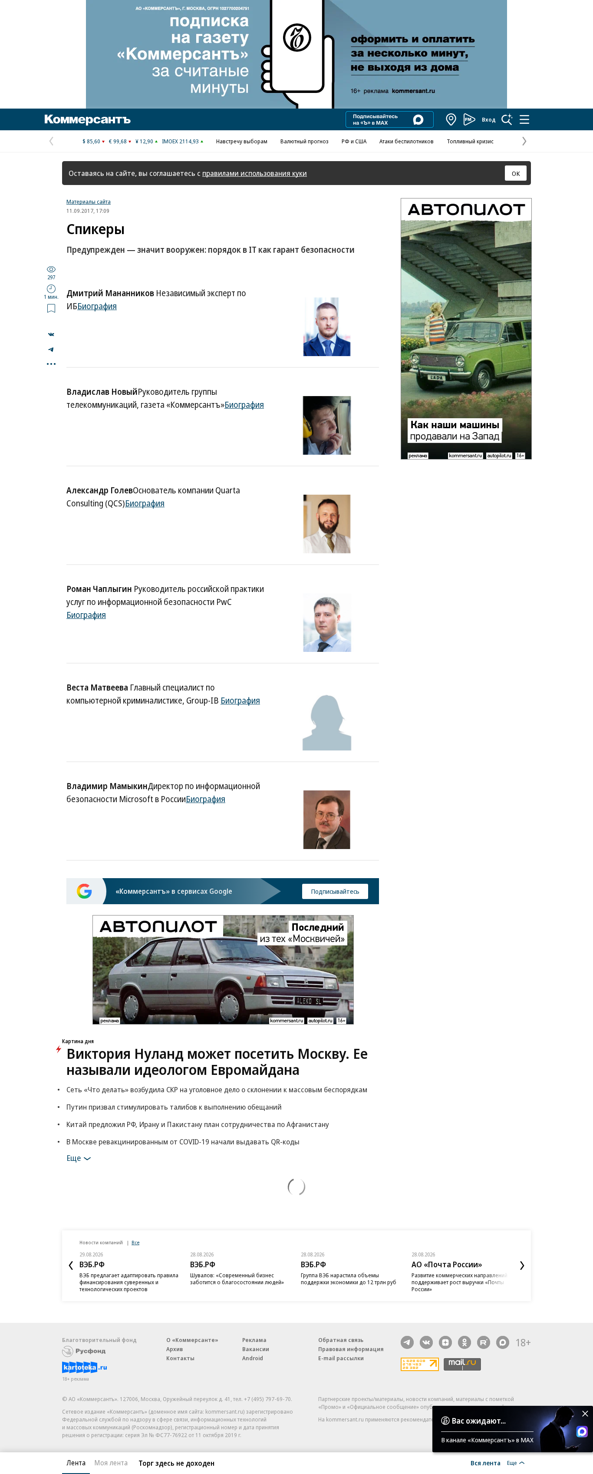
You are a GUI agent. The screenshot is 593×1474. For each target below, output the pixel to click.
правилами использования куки (254, 173)
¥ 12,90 (144, 141)
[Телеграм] (407, 1342)
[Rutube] (483, 1342)
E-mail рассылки (341, 1358)
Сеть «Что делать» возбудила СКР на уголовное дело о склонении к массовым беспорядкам (216, 1089)
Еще (73, 1157)
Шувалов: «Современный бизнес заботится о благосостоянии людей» (237, 1278)
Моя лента (111, 1462)
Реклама (254, 1340)
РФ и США (354, 141)
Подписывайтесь (335, 891)
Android (252, 1358)
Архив (174, 1349)
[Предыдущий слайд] (70, 1265)
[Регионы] (451, 119)
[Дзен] (445, 1342)
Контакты (180, 1358)
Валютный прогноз (304, 141)
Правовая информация (351, 1349)
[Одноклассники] (464, 1342)
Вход (489, 119)
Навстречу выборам (241, 141)
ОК (516, 173)
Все (135, 1242)
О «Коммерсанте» (192, 1340)
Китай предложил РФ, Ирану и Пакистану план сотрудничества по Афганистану (197, 1124)
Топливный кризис (470, 141)
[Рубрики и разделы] (524, 119)
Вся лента (486, 1462)
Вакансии (255, 1349)
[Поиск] (507, 119)
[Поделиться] (51, 334)
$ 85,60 (91, 141)
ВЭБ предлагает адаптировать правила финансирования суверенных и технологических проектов (128, 1282)
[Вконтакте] (426, 1342)
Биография (97, 306)
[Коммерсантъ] (88, 119)
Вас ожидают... (479, 1420)
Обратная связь (340, 1340)
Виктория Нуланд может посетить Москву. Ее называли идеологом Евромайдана (217, 1061)
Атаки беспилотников (406, 141)
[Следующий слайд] (522, 1265)
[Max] (502, 1342)
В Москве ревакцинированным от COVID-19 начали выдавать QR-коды (183, 1142)
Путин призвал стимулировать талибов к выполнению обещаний (174, 1107)
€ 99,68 (118, 141)
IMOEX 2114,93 (180, 141)
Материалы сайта (88, 201)
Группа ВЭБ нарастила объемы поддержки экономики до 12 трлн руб (348, 1278)
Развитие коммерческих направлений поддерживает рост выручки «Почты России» (459, 1282)
